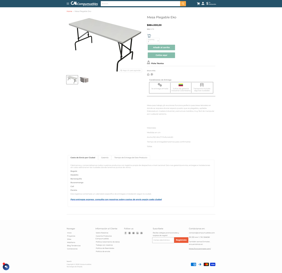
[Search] (183, 3)
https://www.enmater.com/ (200, 249)
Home (69, 11)
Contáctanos (72, 249)
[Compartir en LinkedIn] (148, 74)
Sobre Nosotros (101, 233)
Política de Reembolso (104, 248)
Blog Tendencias (74, 246)
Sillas (69, 239)
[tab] (83, 157)
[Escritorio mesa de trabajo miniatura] (72, 79)
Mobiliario (71, 242)
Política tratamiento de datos (107, 242)
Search (69, 261)
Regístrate (181, 240)
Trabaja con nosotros (104, 245)
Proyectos (71, 236)
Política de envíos (102, 251)
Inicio (69, 233)
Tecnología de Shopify (74, 266)
